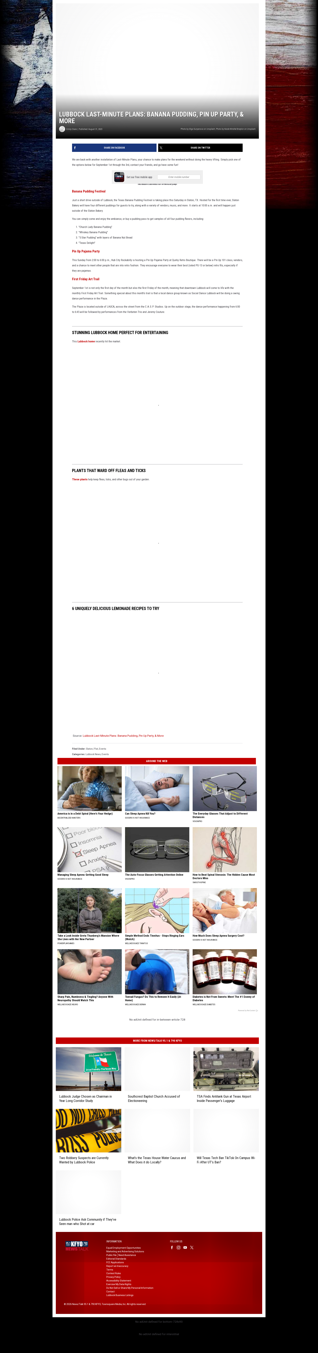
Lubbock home (86, 341)
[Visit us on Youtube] (186, 1247)
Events (105, 754)
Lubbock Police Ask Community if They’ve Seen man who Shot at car (87, 1222)
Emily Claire (71, 129)
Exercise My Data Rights (118, 1284)
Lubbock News (93, 754)
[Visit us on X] (193, 1247)
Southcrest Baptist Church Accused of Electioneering (154, 1098)
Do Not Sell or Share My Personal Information (129, 1288)
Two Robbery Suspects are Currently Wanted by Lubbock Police (84, 1160)
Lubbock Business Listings (119, 1295)
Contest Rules (113, 1273)
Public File (111, 1255)
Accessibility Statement (118, 1280)
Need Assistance (127, 1255)
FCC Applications (115, 1262)
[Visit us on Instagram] (180, 1247)
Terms (109, 1269)
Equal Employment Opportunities (123, 1248)
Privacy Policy (113, 1277)
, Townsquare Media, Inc (113, 1304)
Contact (110, 1291)
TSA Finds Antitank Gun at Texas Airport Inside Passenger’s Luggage (224, 1098)
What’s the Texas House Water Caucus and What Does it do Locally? (157, 1160)
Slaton (89, 748)
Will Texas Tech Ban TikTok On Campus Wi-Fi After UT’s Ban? (226, 1160)
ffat (96, 748)
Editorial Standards (116, 1258)
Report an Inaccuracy (117, 1266)
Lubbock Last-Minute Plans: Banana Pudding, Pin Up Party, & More (123, 735)
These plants (79, 479)
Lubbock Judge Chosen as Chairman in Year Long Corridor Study (85, 1098)
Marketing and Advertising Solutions (125, 1251)
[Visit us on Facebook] (173, 1247)
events (102, 748)
